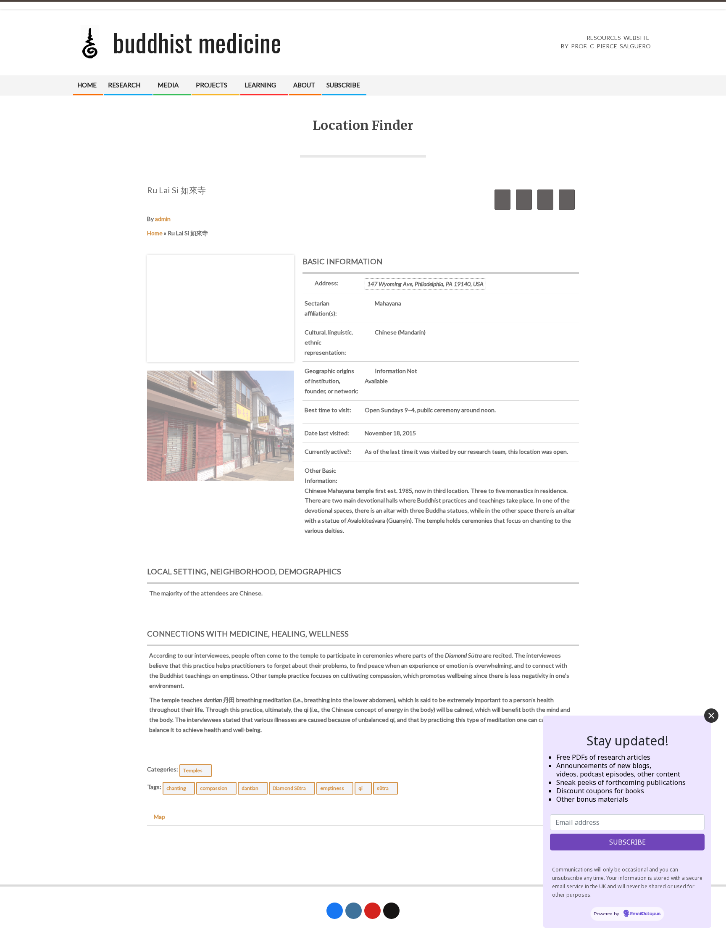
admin (163, 218)
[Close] (711, 715)
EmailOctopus (645, 914)
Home (155, 233)
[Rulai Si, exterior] (220, 426)
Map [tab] (159, 816)
